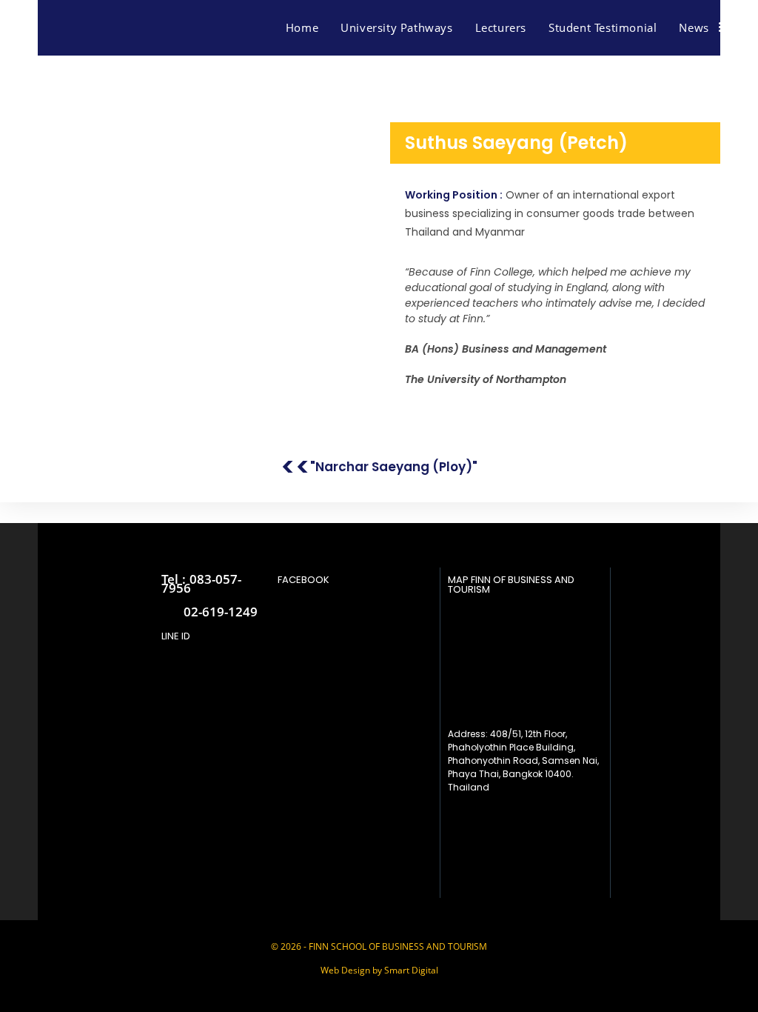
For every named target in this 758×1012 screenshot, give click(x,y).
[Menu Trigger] (728, 26)
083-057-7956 (201, 583)
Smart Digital (411, 970)
